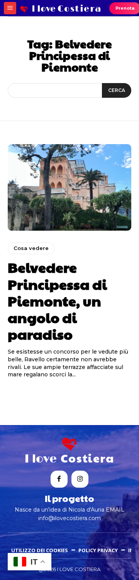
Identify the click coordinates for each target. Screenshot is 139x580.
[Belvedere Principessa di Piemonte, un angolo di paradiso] (69, 187)
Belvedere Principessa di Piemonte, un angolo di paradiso (57, 300)
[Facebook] (59, 479)
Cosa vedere (31, 248)
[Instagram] (79, 479)
